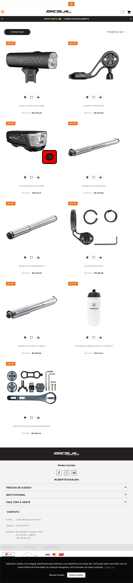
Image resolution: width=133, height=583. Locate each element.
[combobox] (38, 4)
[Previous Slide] (2, 19)
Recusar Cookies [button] (56, 575)
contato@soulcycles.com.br (28, 519)
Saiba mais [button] (110, 567)
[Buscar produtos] (71, 4)
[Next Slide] (130, 19)
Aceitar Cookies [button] (76, 575)
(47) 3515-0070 (22, 526)
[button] (2, 12)
